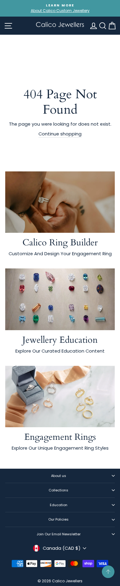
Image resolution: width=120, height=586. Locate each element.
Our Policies (58, 519)
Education (58, 504)
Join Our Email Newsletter (59, 534)
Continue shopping (60, 134)
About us (58, 475)
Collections (58, 490)
